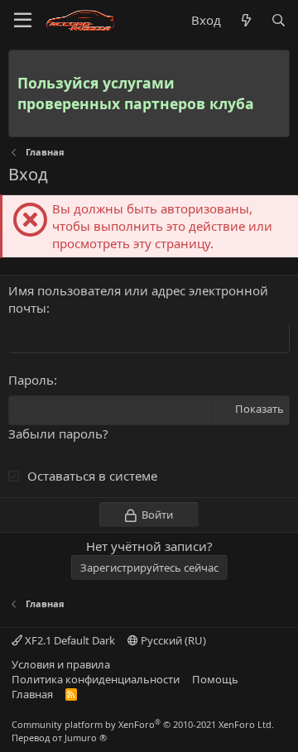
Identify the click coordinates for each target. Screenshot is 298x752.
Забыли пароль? (58, 433)
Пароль (31, 379)
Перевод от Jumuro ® (59, 737)
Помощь (215, 679)
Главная (32, 694)
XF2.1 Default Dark (68, 640)
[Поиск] (278, 20)
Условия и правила (61, 664)
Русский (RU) (172, 640)
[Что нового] (245, 20)
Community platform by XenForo (143, 724)
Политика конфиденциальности (96, 679)
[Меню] (22, 20)
